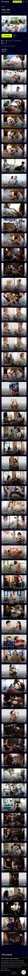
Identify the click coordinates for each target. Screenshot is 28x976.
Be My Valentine (6, 245)
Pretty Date (5, 929)
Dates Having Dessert (7, 706)
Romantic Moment (7, 66)
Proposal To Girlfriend (7, 81)
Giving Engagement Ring (8, 96)
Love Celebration (6, 750)
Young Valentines (6, 156)
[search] (23, 2)
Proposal (4, 795)
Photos (3, 6)
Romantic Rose (6, 304)
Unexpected (5, 334)
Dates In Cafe (5, 661)
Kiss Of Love (5, 572)
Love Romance (6, 884)
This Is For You (6, 200)
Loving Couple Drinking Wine (9, 914)
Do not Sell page (4, 968)
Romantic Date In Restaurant (9, 393)
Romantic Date (6, 587)
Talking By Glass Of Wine (8, 765)
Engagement (5, 869)
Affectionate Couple (7, 126)
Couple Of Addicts (6, 170)
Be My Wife (5, 364)
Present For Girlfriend (7, 260)
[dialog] (14, 966)
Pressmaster (6, 12)
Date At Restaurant (7, 141)
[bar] (26, 2)
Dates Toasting (6, 274)
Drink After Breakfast (7, 408)
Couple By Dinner (6, 944)
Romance (5, 691)
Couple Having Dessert (7, 825)
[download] (24, 67)
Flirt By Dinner (6, 215)
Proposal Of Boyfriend (7, 289)
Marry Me (5, 349)
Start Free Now (17, 1)
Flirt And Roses (6, 111)
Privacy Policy (20, 965)
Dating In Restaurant (7, 616)
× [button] (26, 957)
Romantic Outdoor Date (8, 230)
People (4, 51)
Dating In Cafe (6, 379)
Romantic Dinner (6, 810)
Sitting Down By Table (7, 735)
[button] (14, 970)
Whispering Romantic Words (9, 721)
